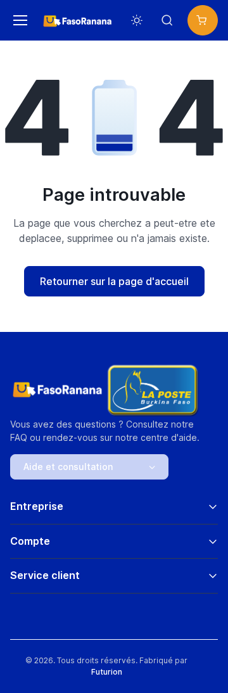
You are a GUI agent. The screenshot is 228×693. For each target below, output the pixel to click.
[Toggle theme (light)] (137, 20)
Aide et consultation (68, 466)
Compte (30, 541)
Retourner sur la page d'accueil (114, 281)
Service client (45, 575)
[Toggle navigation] (18, 20)
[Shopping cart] (202, 20)
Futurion (106, 672)
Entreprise (36, 506)
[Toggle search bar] (167, 20)
